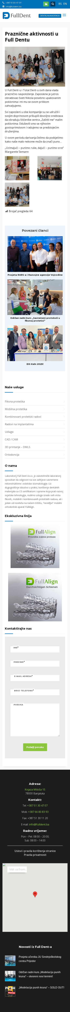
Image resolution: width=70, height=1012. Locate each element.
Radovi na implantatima (19, 424)
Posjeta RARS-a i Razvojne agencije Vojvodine (35, 275)
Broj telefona (24, 690)
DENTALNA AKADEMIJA (50, 16)
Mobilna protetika (16, 409)
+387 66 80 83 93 (38, 812)
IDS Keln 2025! (35, 364)
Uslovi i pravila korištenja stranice (35, 851)
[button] (35, 894)
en (65, 3)
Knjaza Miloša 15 (35, 789)
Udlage (9, 432)
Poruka (18, 705)
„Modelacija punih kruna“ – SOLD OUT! (41, 987)
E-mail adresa (23, 676)
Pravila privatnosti (35, 855)
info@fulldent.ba (39, 824)
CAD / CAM (11, 439)
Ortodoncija (12, 454)
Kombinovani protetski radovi (23, 416)
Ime (16, 647)
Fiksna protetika (15, 401)
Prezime (19, 662)
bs (60, 3)
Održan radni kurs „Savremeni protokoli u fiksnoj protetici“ (35, 319)
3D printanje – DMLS (17, 447)
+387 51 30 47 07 (37, 805)
